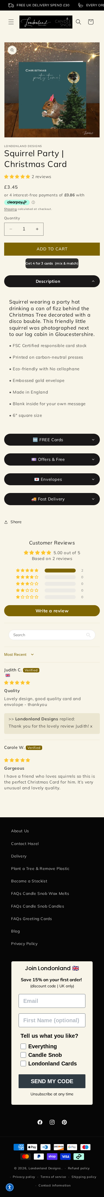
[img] (17, 682)
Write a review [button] (52, 610)
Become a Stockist (29, 881)
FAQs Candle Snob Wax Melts (40, 893)
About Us (20, 830)
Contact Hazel (25, 843)
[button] (11, 22)
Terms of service (53, 1177)
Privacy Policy (24, 943)
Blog (15, 931)
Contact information (54, 1185)
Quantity (12, 218)
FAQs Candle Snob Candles (37, 906)
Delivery (19, 856)
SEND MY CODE (52, 1081)
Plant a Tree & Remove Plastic (40, 868)
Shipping (10, 209)
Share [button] (16, 521)
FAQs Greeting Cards (31, 918)
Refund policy (79, 1168)
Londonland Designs (45, 1168)
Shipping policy (84, 1177)
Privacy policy (24, 1177)
